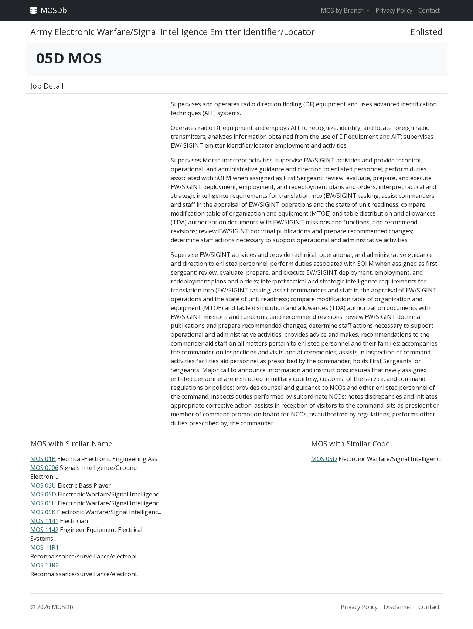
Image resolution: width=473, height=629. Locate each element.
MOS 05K (42, 512)
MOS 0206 (44, 468)
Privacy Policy (393, 10)
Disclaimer (398, 607)
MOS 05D (43, 494)
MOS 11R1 (44, 547)
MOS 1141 (44, 521)
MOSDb (53, 10)
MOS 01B (43, 459)
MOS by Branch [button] (343, 10)
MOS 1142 (44, 530)
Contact (429, 10)
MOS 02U (43, 485)
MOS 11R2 (44, 565)
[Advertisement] (96, 151)
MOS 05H (43, 503)
